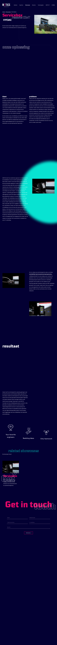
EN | (53, 5)
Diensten (34, 5)
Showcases (27, 5)
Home (3, 12)
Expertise (21, 5)
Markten (15, 5)
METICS (47, 5)
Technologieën (41, 5)
